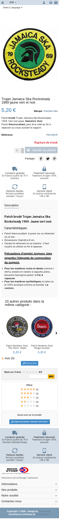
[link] (40, 158)
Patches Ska (51, 111)
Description (11, 205)
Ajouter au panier (44, 150)
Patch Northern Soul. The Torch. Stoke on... (17, 348)
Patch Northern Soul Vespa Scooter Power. (42, 348)
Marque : (38, 111)
